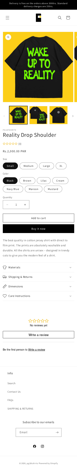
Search (11, 383)
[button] (7, 18)
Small (10, 166)
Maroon (33, 189)
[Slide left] (4, 116)
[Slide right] (73, 116)
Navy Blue (13, 189)
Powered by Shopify (48, 463)
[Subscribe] (57, 432)
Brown (27, 180)
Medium (29, 166)
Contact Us (14, 391)
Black (10, 180)
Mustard (53, 189)
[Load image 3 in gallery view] (58, 115)
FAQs (10, 400)
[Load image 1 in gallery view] (18, 115)
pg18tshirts (32, 463)
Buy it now (38, 228)
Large (46, 166)
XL (61, 166)
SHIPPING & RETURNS (20, 408)
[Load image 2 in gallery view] (38, 115)
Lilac (44, 180)
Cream (60, 180)
